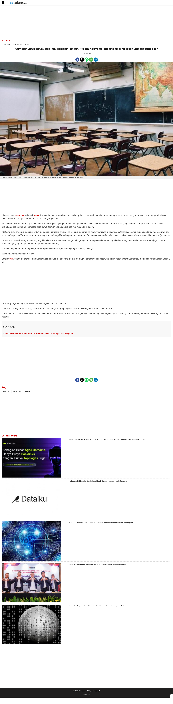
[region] (86, 22)
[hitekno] (18, 2)
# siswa (6, 392)
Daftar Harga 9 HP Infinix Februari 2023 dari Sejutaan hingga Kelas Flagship (39, 334)
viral (11, 259)
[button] (3, 2)
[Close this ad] (171, 696)
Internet (6, 41)
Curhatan (20, 215)
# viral (27, 392)
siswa (36, 215)
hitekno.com (82, 691)
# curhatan (17, 392)
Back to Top (86, 694)
